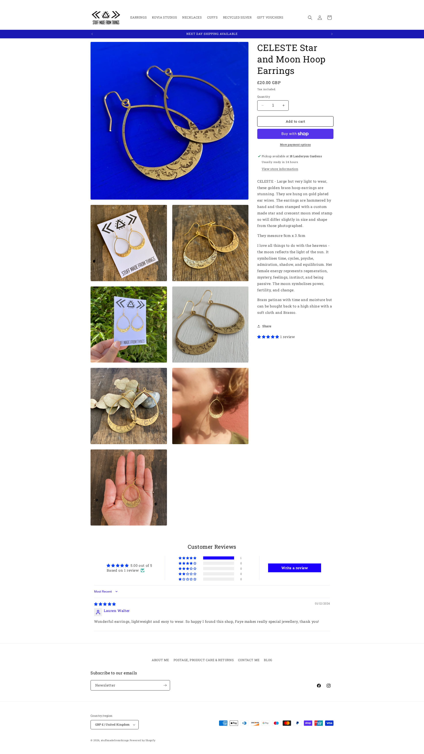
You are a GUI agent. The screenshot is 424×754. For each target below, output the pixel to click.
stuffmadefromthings (115, 740)
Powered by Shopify (142, 740)
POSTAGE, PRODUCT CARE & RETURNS (204, 660)
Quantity (263, 97)
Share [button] (266, 326)
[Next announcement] (332, 34)
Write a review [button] (294, 567)
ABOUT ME (160, 660)
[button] (310, 17)
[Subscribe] (165, 685)
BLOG (268, 660)
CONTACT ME (249, 660)
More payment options (295, 144)
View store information (280, 169)
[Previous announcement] (92, 34)
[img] (105, 604)
